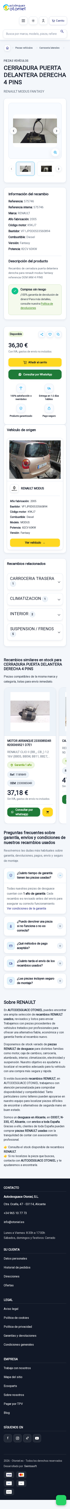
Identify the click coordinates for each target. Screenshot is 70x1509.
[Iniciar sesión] (43, 21)
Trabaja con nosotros (17, 1368)
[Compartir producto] (41, 334)
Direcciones (11, 1276)
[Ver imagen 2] (46, 169)
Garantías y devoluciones (20, 1335)
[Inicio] (7, 48)
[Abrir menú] (23, 21)
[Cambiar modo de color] (33, 21)
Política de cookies (16, 1318)
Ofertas (9, 1285)
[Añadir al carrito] (47, 812)
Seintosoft (30, 1466)
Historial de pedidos (17, 1267)
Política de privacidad (18, 1326)
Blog (7, 1413)
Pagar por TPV (13, 1404)
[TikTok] (27, 1438)
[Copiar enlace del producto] (58, 334)
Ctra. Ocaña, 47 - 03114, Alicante (25, 1204)
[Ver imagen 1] (25, 169)
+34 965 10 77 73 (15, 1213)
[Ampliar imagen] (55, 152)
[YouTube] (37, 1438)
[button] (35, 581)
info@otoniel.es (14, 1222)
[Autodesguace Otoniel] (14, 7)
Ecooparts (10, 1386)
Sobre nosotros (14, 1395)
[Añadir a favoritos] (50, 334)
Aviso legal (11, 1309)
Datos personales (15, 1258)
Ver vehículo (33, 542)
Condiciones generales (19, 1344)
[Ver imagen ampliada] (35, 131)
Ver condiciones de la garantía (26, 908)
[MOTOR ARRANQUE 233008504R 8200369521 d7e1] (30, 712)
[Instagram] (17, 1438)
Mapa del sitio (13, 1377)
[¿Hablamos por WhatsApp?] (61, 1500)
